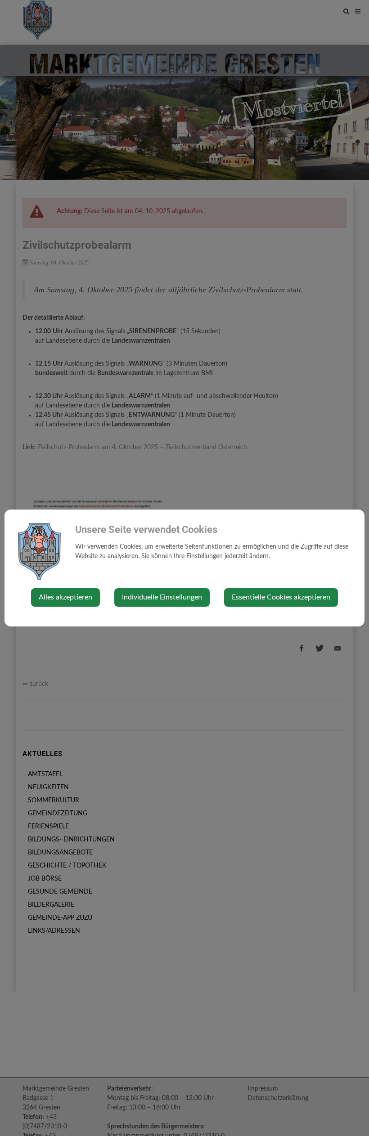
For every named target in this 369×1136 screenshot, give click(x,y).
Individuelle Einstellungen (162, 597)
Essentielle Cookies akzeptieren (281, 597)
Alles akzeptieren (65, 597)
